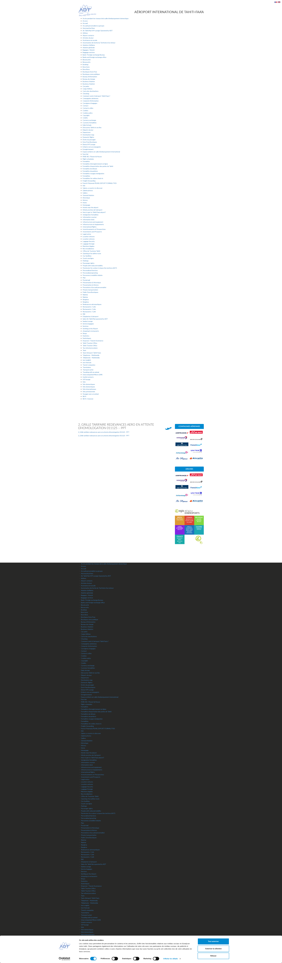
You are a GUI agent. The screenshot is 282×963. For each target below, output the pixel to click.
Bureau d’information (90, 77)
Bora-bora (86, 67)
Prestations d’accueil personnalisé (94, 287)
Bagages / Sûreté (89, 50)
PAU (180, 542)
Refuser (213, 956)
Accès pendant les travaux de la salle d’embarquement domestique (105, 18)
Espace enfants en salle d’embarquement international (101, 152)
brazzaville (189, 519)
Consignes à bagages (90, 103)
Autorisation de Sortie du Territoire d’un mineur (99, 43)
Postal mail (86, 280)
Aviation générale (89, 47)
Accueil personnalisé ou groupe (93, 26)
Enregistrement (88, 149)
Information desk (88, 219)
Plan (84, 278)
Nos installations (88, 249)
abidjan (179, 528)
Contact (85, 106)
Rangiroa (86, 299)
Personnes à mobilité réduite (92, 275)
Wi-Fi (84, 396)
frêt (84, 186)
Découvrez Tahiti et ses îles (92, 127)
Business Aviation (89, 81)
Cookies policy (88, 113)
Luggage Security (89, 241)
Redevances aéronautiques (92, 304)
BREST (179, 539)
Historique (86, 198)
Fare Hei (85, 154)
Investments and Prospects (92, 232)
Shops (85, 333)
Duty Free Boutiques (90, 142)
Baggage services (89, 52)
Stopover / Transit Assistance (93, 341)
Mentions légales (88, 246)
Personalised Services (90, 270)
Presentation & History (91, 285)
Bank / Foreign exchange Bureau (94, 55)
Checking (86, 93)
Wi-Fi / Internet (88, 399)
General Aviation (88, 195)
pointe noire (189, 520)
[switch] (115, 958)
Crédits (85, 118)
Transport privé (88, 370)
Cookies (85, 110)
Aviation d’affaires (89, 45)
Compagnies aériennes (90, 98)
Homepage (86, 205)
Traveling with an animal (91, 372)
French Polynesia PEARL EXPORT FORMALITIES (100, 183)
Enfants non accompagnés (92, 147)
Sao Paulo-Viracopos (179, 519)
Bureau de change (89, 79)
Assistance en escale (90, 40)
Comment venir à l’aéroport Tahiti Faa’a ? (96, 96)
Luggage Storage (88, 244)
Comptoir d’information (91, 101)
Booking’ (86, 64)
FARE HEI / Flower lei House (92, 156)
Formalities (86, 176)
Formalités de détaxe (90, 169)
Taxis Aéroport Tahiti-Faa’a (92, 353)
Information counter (90, 217)
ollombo (189, 522)
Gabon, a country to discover (92, 188)
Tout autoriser (213, 941)
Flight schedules (88, 159)
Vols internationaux (89, 389)
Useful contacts (88, 377)
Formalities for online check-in (93, 178)
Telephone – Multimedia (91, 355)
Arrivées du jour (88, 38)
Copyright (86, 115)
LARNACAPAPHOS (199, 528)
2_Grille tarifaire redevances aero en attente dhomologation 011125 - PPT (103, 432)
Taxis (84, 350)
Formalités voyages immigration (93, 173)
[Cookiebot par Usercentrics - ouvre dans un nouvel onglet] (64, 958)
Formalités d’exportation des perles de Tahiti (98, 166)
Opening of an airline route (92, 253)
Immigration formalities (90, 215)
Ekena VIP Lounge (89, 144)
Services (85, 326)
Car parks (86, 86)
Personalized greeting (90, 273)
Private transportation (90, 290)
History (85, 200)
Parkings (86, 261)
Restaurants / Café (89, 312)
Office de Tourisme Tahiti (91, 251)
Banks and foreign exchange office (94, 57)
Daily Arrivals (87, 125)
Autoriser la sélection (213, 949)
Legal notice (87, 234)
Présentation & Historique (92, 282)
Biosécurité (87, 60)
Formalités (86, 161)
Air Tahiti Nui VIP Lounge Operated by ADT (98, 30)
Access (85, 21)
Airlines (85, 33)
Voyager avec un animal (91, 394)
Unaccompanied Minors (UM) (92, 375)
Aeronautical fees (89, 28)
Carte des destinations (90, 91)
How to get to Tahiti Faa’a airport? (94, 212)
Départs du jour (88, 130)
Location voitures (89, 236)
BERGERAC (180, 538)
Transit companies (89, 365)
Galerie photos (88, 190)
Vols (84, 382)
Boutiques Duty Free (90, 72)
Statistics (86, 336)
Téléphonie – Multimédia (91, 358)
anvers (199, 519)
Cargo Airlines (87, 89)
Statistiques (87, 338)
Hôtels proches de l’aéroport (92, 210)
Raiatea (85, 295)
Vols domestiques (89, 384)
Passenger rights (88, 263)
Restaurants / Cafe (89, 307)
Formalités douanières (90, 171)
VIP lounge (86, 379)
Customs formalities (89, 123)
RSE (84, 314)
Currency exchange (89, 120)
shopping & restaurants (91, 331)
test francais (87, 362)
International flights (89, 227)
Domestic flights (88, 137)
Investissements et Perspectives (94, 229)
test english (87, 360)
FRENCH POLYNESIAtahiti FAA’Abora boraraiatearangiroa (189, 529)
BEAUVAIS (179, 541)
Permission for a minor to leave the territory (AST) (100, 268)
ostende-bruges (199, 521)
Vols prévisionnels (89, 391)
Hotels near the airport (90, 207)
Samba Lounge (88, 321)
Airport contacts (88, 35)
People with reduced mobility (93, 265)
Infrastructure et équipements (93, 224)
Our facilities (87, 256)
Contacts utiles (88, 108)
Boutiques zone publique (91, 74)
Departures (87, 132)
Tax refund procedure (90, 348)
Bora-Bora (86, 69)
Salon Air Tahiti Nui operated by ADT (95, 319)
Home (85, 203)
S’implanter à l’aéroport (90, 316)
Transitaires (87, 367)
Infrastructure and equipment (93, 222)
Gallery (85, 193)
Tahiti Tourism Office (90, 343)
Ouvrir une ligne (88, 258)
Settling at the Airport (90, 328)
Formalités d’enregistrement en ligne (95, 164)
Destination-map (88, 135)
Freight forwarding (89, 181)
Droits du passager (89, 140)
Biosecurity (86, 62)
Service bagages (88, 324)
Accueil (85, 23)
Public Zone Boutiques (90, 292)
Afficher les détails (170, 959)
